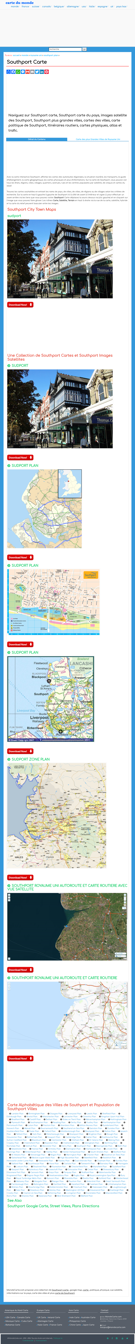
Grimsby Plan (54, 1149)
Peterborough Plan (55, 1134)
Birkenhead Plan (33, 1152)
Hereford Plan (77, 1184)
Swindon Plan (96, 1128)
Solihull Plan (31, 1146)
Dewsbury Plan (37, 1190)
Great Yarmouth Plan (115, 1181)
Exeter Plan (91, 1137)
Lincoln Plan (111, 1149)
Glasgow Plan (56, 1114)
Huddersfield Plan (15, 1131)
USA (84, 6)
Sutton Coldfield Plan (17, 1140)
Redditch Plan (109, 1158)
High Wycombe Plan (69, 1158)
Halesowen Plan (99, 1187)
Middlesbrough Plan (70, 1131)
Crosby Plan (12, 1193)
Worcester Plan (49, 1146)
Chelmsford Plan (32, 1143)
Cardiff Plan (35, 1119)
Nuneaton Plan (59, 1167)
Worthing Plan (110, 1143)
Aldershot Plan (93, 1181)
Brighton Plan (95, 1134)
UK (111, 6)
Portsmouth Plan (14, 1125)
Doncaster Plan (75, 1170)
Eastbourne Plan (110, 1137)
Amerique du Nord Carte (16, 1310)
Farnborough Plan (19, 1184)
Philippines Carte (77, 1321)
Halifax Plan (51, 1152)
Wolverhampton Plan (95, 1119)
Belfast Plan (51, 1119)
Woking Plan (113, 1140)
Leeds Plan (91, 1114)
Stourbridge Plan (36, 1187)
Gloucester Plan (14, 1137)
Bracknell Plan (40, 1167)
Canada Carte (23, 1318)
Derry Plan (66, 1146)
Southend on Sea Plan (73, 1128)
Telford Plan (21, 1134)
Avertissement (41, 1341)
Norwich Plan (13, 1128)
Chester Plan (92, 1155)
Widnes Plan (17, 1187)
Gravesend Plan (97, 1190)
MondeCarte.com (113, 1317)
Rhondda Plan (70, 1178)
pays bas (121, 6)
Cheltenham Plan (71, 1143)
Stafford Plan (87, 1172)
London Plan (17, 1114)
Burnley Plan (121, 1161)
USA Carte (10, 1318)
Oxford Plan (50, 1131)
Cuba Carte (26, 1321)
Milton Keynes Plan (88, 1125)
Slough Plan (112, 1134)
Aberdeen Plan (67, 1125)
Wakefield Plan (90, 1158)
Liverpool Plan (74, 1114)
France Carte (56, 1325)
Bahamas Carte (13, 1325)
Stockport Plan (76, 1134)
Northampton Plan (111, 1122)
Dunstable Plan (93, 1193)
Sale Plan (20, 1190)
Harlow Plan (37, 1149)
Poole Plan (34, 1131)
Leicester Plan (71, 1117)
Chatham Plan (103, 1161)
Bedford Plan (119, 1152)
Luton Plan (33, 1125)
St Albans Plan (18, 1155)
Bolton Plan (109, 1131)
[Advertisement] (67, 28)
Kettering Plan (54, 1193)
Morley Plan (55, 1190)
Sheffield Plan (108, 1114)
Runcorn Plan (53, 1178)
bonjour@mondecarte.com (112, 1327)
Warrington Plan (73, 1155)
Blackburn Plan (39, 1140)
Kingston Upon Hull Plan (112, 1117)
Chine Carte (75, 1325)
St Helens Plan (96, 1140)
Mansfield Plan (100, 1167)
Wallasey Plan (22, 1181)
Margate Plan (40, 1181)
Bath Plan (122, 1146)
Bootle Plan (88, 1178)
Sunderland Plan (110, 1125)
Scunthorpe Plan (36, 1164)
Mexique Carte (13, 1321)
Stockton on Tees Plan (114, 1155)
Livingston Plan (73, 1193)
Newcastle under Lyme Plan (20, 1161)
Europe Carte (43, 1310)
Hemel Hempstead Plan (73, 1152)
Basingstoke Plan (104, 1146)
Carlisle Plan (70, 1164)
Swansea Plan (45, 1196)
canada (46, 6)
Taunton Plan (75, 1181)
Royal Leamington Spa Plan (102, 1175)
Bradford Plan (17, 1119)
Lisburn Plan (22, 1167)
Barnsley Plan (106, 1164)
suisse (35, 6)
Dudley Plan (92, 1122)
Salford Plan (17, 1164)
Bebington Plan (41, 1184)
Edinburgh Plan (14, 1117)
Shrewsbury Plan (111, 1170)
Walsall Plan (29, 1128)
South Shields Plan (99, 1152)
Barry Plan (11, 1196)
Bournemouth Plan (49, 1128)
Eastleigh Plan (117, 1190)
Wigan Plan (55, 1155)
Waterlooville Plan (107, 1172)
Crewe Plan (92, 1170)
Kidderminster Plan (59, 1187)
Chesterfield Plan (79, 1167)
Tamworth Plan (88, 1164)
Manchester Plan (51, 1117)
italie (92, 6)
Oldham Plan (78, 1140)
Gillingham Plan (92, 1143)
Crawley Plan (13, 1143)
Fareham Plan (96, 1184)
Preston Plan (49, 1125)
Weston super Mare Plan (43, 1158)
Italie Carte (43, 1325)
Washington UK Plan (75, 1190)
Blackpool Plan (92, 1131)
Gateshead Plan (18, 1158)
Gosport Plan (17, 1170)
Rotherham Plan (34, 1137)
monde (15, 6)
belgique (59, 6)
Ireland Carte (54, 1318)
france (25, 6)
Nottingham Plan (118, 1119)
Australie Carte (88, 1318)
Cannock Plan (36, 1172)
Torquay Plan (70, 1172)
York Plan (36, 1134)
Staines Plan (27, 1196)
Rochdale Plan (13, 1146)
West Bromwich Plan (66, 1196)
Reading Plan (59, 1122)
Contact (104, 1310)
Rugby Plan (79, 1175)
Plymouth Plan (18, 1122)
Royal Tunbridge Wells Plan (28, 1178)
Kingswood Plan (14, 1175)
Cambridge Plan (73, 1137)
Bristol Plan (31, 1117)
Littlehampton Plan (117, 1184)
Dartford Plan (59, 1184)
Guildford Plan (119, 1167)
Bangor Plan (58, 1181)
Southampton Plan (39, 1122)
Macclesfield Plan (114, 1193)
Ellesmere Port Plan (16, 1172)
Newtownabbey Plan (58, 1175)
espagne (102, 6)
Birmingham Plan (37, 1114)
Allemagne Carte (45, 1321)
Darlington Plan (73, 1149)
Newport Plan (53, 1137)
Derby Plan (76, 1122)
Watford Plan (87, 1196)
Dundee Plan (113, 1128)
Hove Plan (54, 1164)
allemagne (73, 6)
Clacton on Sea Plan (32, 1193)
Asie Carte (74, 1310)
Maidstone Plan (18, 1149)
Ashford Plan (105, 1178)
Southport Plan (84, 1146)
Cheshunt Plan (80, 1187)
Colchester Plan (58, 1140)
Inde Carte (74, 1318)
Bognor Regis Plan (35, 1175)
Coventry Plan (89, 1117)
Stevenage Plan (37, 1155)
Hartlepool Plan (93, 1149)
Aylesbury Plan (36, 1170)
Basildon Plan (51, 1143)
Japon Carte (88, 1325)
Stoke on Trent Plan (71, 1119)
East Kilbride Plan (83, 1161)
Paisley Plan (63, 1161)
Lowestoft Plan (55, 1170)
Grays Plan (54, 1172)
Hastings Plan (13, 1152)
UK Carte (42, 1318)
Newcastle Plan (45, 1161)
